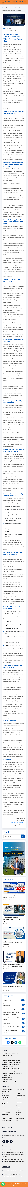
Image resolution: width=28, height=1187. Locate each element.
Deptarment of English (17, 822)
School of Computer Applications (11, 1064)
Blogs (4, 1093)
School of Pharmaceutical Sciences (10, 1031)
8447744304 (13, 1152)
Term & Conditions (20, 1118)
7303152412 (6, 1177)
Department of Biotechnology (10, 1053)
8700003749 (21, 1154)
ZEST (17, 1120)
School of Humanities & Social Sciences (11, 1018)
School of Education (8, 1066)
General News (7, 1000)
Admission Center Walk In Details (7, 1090)
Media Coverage (7, 1108)
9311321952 (19, 1177)
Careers (18, 1093)
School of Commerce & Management (9, 1004)
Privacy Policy (15, 1185)
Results (17, 1114)
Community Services (20, 1095)
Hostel (4, 1105)
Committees (6, 1095)
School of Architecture (8, 1058)
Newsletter (18, 1108)
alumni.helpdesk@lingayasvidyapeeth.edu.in (14, 1161)
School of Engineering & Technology (12, 1009)
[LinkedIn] (15, 1042)
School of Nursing (7, 1077)
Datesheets (18, 1097)
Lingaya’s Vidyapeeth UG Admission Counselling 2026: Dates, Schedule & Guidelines (13, 942)
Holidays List (19, 1102)
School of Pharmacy (8, 1079)
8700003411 (14, 1154)
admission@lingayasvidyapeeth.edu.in (13, 1159)
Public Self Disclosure (5, 1115)
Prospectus (18, 1112)
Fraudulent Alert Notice (6, 1102)
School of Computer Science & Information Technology (11, 1013)
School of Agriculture (8, 1056)
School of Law (7, 1023)
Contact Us (6, 1097)
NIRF (4, 1110)
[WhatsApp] (19, 1042)
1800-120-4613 (7, 1150)
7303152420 (13, 1177)
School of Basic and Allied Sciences (12, 1026)
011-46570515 (7, 1174)
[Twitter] (12, 1042)
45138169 (13, 1174)
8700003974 (7, 1154)
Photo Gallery (6, 1112)
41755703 (18, 1174)
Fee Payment (19, 1100)
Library (17, 1105)
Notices (17, 1110)
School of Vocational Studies (10, 1081)
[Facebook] (8, 1042)
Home (3, 8)
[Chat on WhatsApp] (3, 1184)
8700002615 (5, 1156)
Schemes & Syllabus (7, 1118)
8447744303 (7, 1152)
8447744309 (20, 1152)
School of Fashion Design (9, 1071)
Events (4, 1100)
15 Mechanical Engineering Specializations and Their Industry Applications (12, 919)
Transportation (7, 1120)
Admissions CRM (20, 1089)
